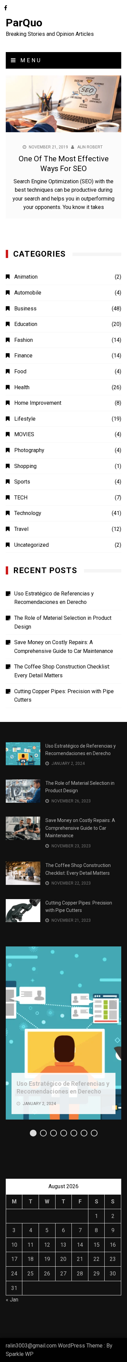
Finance (23, 355)
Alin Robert (90, 147)
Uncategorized (31, 545)
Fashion (23, 340)
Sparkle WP (20, 1354)
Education (25, 324)
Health (21, 387)
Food (20, 371)
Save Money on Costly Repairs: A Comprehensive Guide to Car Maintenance (63, 646)
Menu (29, 60)
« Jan (12, 1299)
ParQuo (24, 22)
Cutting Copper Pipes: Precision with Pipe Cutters (64, 695)
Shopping (25, 466)
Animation (26, 277)
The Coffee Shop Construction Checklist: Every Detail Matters (62, 671)
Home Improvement (37, 403)
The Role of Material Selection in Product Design (62, 622)
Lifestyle (25, 419)
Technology (27, 513)
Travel (21, 529)
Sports (22, 481)
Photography (29, 450)
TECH (20, 497)
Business (25, 308)
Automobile (27, 292)
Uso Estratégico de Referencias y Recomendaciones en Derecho (54, 598)
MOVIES (24, 434)
